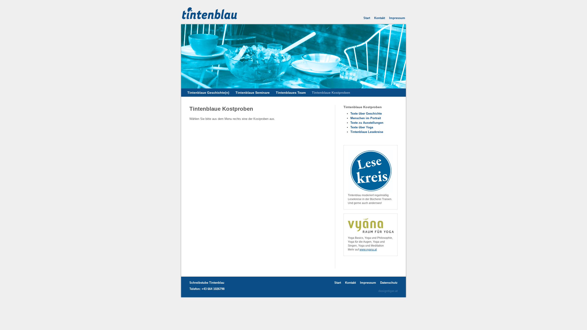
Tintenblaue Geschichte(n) (208, 92)
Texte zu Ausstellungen (366, 122)
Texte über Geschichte (366, 113)
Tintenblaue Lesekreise (366, 132)
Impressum (397, 18)
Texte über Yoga (361, 127)
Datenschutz (389, 282)
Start (366, 18)
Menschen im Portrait (365, 118)
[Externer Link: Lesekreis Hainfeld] (371, 191)
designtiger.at (388, 291)
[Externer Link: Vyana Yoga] (371, 234)
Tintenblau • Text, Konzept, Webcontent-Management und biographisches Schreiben (215, 12)
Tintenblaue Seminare (252, 92)
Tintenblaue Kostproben (331, 92)
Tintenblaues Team (291, 92)
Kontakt (379, 18)
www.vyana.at (368, 249)
